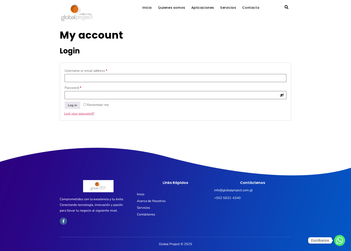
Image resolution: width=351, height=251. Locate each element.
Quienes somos (171, 7)
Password (79, 87)
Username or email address (92, 70)
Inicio (147, 7)
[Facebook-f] (63, 221)
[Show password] (282, 95)
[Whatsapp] (339, 240)
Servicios (228, 7)
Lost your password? (79, 113)
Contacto (250, 7)
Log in (72, 105)
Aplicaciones (202, 7)
